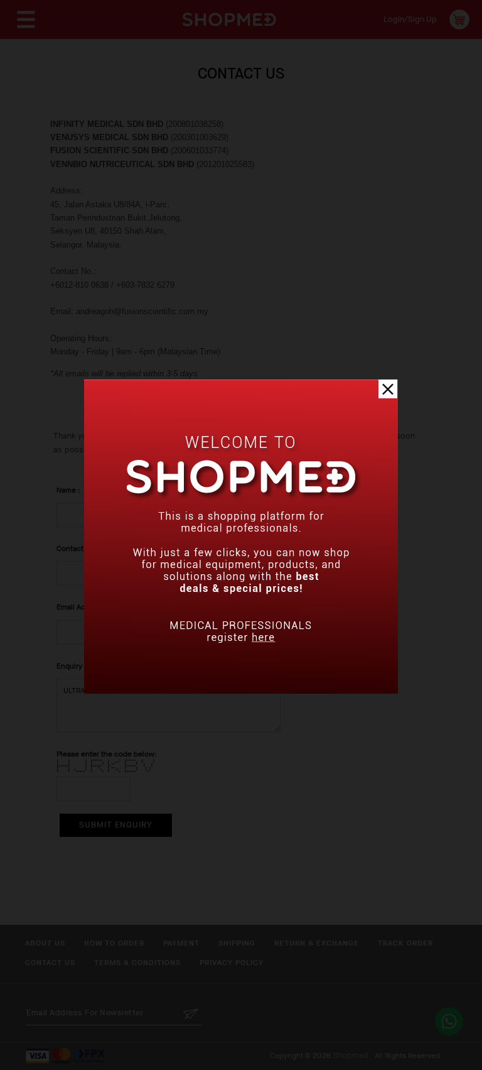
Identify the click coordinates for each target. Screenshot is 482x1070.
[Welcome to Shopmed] (241, 690)
